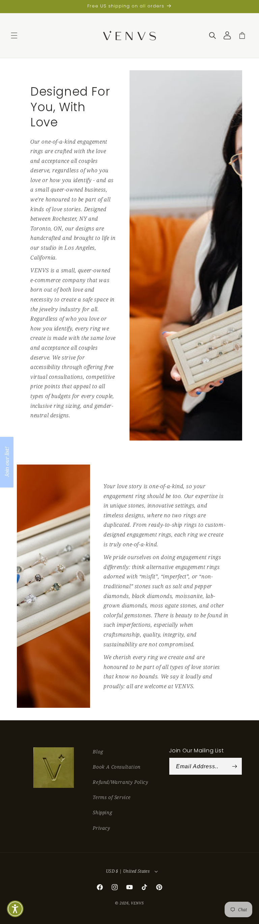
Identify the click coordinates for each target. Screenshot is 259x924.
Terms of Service (112, 797)
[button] (14, 35)
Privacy (101, 828)
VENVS (137, 902)
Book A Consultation (116, 767)
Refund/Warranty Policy (120, 782)
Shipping (102, 812)
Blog (98, 751)
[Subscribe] (234, 766)
